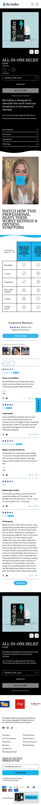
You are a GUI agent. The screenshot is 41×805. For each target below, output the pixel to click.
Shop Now (6, 742)
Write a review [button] (20, 336)
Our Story (6, 735)
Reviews (5, 745)
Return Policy (28, 738)
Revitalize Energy (15, 778)
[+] (13, 70)
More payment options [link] (20, 95)
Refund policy (28, 745)
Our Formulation (9, 738)
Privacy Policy (28, 735)
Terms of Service (30, 742)
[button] (3, 398)
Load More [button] (20, 583)
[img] (7, 369)
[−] (4, 70)
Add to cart (31, 797)
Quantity (5, 66)
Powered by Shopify (11, 780)
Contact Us (7, 748)
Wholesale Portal (9, 752)
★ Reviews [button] (38, 405)
